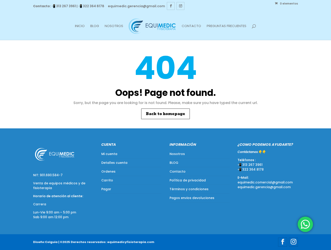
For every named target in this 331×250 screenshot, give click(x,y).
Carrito (107, 180)
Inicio (80, 26)
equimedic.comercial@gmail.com (265, 182)
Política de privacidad (188, 180)
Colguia (51, 242)
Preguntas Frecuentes (226, 26)
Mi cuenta (109, 154)
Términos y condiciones (189, 189)
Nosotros (114, 26)
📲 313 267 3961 (63, 6)
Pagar (106, 189)
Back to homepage (165, 114)
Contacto (191, 26)
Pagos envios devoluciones (192, 198)
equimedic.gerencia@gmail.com (264, 187)
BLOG (94, 26)
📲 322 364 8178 (91, 6)
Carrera (39, 204)
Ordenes (108, 171)
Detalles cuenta (114, 162)
